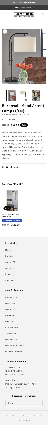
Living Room (11, 297)
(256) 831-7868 (16, 374)
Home (8, 250)
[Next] (45, 96)
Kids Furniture (11, 327)
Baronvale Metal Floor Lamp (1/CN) (10, 215)
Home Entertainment (14, 346)
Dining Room (11, 303)
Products (9, 256)
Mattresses (10, 315)
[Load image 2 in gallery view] (24, 95)
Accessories (10, 333)
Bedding (9, 321)
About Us (9, 280)
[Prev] (3, 96)
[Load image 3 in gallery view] (36, 95)
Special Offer (11, 262)
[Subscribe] (40, 403)
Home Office (11, 339)
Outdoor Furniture (13, 352)
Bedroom (9, 309)
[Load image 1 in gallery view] (12, 95)
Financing (9, 274)
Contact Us (10, 268)
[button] (3, 15)
